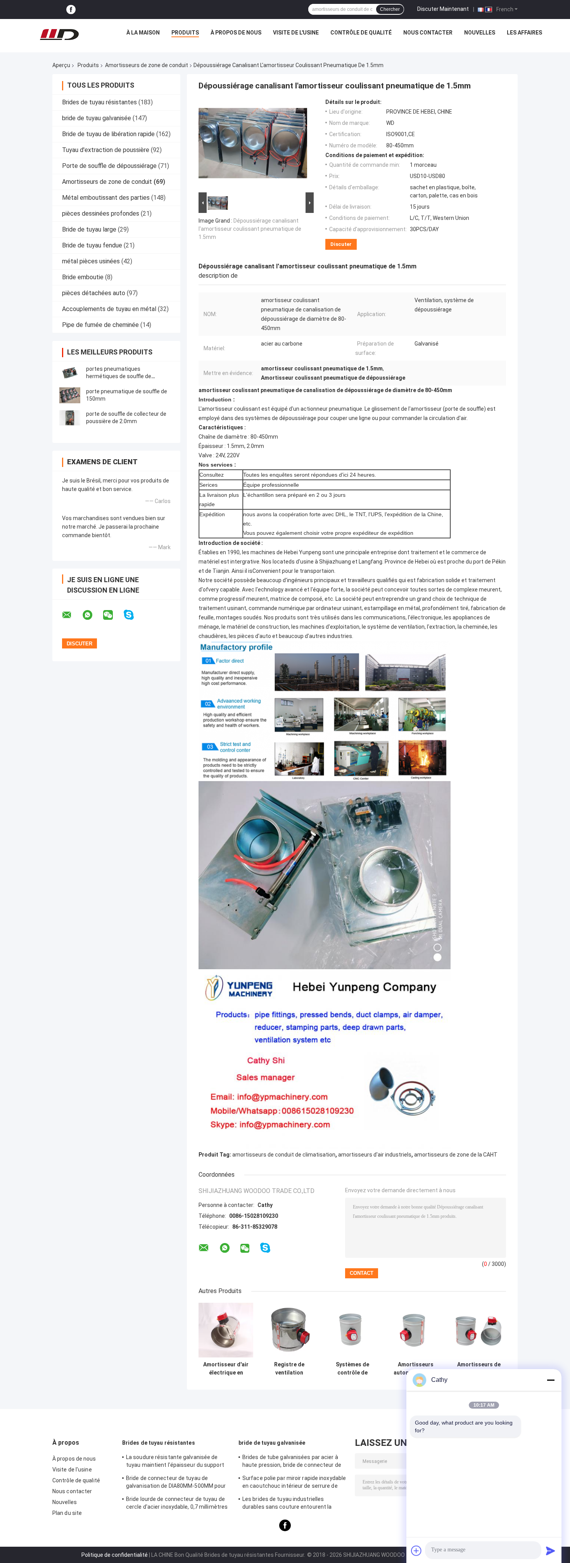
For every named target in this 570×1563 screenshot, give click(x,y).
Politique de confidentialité (114, 1555)
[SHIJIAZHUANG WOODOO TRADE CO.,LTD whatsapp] (92, 615)
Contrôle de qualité (361, 32)
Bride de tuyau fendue (92, 245)
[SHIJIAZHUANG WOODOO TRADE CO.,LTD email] (71, 615)
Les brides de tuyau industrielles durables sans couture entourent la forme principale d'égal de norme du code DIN (294, 1504)
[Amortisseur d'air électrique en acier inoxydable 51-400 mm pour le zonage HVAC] (226, 1330)
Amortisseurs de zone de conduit (146, 65)
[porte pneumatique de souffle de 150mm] (69, 395)
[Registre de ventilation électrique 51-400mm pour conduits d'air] (289, 1330)
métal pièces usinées (91, 261)
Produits (185, 32)
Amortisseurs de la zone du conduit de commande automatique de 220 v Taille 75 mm (479, 1368)
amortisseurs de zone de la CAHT (455, 1155)
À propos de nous (236, 32)
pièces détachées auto (93, 293)
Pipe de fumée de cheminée (100, 325)
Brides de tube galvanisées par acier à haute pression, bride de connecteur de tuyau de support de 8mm (291, 1462)
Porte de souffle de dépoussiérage (109, 165)
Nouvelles (479, 32)
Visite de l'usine (296, 32)
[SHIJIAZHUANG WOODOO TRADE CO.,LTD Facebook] (71, 9)
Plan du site (67, 1513)
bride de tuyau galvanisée (96, 118)
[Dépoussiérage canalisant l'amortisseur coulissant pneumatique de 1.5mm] (253, 144)
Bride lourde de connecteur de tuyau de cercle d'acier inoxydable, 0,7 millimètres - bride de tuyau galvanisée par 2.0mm (177, 1504)
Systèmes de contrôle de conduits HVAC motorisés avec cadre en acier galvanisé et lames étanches (352, 1368)
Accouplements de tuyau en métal (109, 309)
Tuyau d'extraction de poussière (105, 150)
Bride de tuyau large (89, 229)
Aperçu (61, 65)
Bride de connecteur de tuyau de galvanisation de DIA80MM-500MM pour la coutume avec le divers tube (176, 1483)
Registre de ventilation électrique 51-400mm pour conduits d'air (289, 1368)
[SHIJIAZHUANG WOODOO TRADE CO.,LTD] (59, 34)
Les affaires (524, 32)
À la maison (143, 32)
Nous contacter (428, 32)
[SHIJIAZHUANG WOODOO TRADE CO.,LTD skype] (133, 614)
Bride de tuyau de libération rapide (108, 134)
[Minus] (550, 1380)
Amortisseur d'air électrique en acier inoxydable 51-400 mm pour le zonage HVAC (226, 1368)
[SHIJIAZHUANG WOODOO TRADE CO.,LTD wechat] (113, 615)
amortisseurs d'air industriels (374, 1155)
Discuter (341, 244)
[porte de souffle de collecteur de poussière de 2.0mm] (69, 417)
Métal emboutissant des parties (106, 197)
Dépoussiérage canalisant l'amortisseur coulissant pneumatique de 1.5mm (250, 229)
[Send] (550, 1550)
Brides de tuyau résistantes (99, 102)
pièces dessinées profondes (100, 213)
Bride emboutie (83, 277)
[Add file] (416, 1550)
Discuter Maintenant (443, 9)
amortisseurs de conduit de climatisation (283, 1155)
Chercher (390, 9)
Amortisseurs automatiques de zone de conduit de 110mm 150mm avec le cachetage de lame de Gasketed (415, 1368)
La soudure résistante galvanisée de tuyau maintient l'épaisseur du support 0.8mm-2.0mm (175, 1462)
